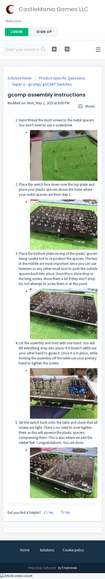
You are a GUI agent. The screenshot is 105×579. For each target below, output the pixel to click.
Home (24, 550)
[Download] (42, 291)
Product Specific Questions (62, 78)
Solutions (47, 550)
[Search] (43, 49)
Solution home (20, 78)
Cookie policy (73, 550)
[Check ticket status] (67, 49)
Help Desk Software (42, 568)
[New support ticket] (54, 49)
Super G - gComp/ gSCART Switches (42, 84)
